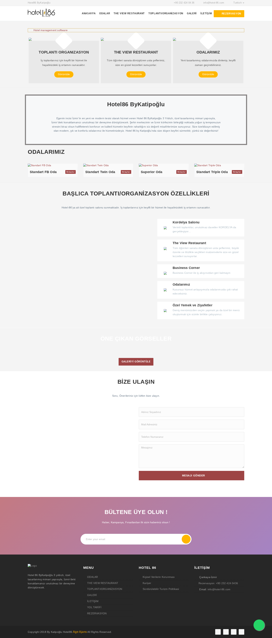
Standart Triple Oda (212, 172)
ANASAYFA (88, 13)
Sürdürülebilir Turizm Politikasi (161, 588)
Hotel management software (50, 30)
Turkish (237, 2)
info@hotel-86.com (213, 2)
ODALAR (104, 13)
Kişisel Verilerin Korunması (159, 576)
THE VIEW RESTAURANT (102, 583)
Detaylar (70, 172)
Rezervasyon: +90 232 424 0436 (218, 583)
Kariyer (147, 583)
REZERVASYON (231, 13)
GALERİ (192, 13)
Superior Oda (151, 172)
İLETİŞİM (206, 13)
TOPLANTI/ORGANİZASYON (165, 13)
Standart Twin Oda (100, 172)
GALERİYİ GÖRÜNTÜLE (136, 361)
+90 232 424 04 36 (184, 2)
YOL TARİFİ (94, 607)
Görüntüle (64, 74)
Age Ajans (80, 631)
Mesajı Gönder (193, 475)
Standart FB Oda (43, 172)
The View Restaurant (129, 13)
